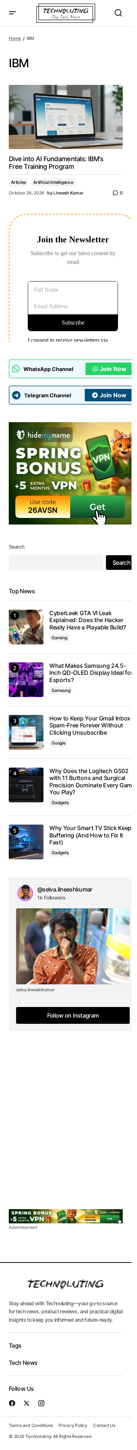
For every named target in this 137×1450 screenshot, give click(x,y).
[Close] (110, 669)
